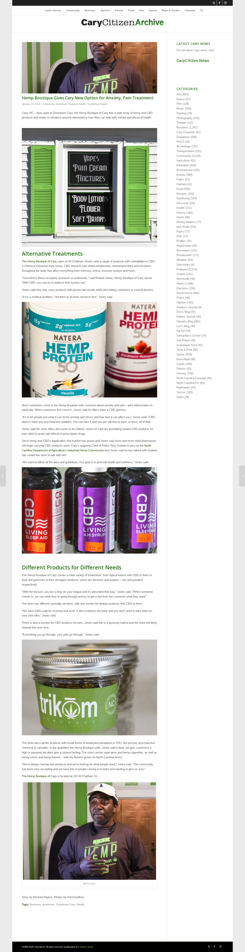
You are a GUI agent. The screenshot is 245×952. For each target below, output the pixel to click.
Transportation (185, 151)
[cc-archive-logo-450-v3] (122, 23)
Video (180, 397)
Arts (179, 94)
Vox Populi (183, 340)
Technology (183, 146)
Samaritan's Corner (188, 335)
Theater (181, 122)
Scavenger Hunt (186, 345)
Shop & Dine (184, 349)
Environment (184, 170)
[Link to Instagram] (225, 3)
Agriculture (183, 160)
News (180, 283)
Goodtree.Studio (85, 947)
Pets (179, 236)
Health (82, 104)
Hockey (181, 373)
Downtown (61, 104)
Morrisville (182, 278)
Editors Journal (185, 316)
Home (180, 217)
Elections (182, 288)
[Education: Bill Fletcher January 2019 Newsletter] (3, 476)
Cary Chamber (185, 132)
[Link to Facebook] (219, 3)
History (180, 212)
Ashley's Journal (186, 307)
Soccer (180, 392)
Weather (181, 259)
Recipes (181, 193)
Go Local (182, 203)
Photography (184, 118)
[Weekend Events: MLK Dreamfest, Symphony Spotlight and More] (242, 476)
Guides (180, 274)
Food (179, 189)
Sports (180, 354)
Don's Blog (183, 311)
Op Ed (180, 330)
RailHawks (183, 387)
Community (183, 155)
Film (179, 103)
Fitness (181, 368)
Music (180, 108)
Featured (73, 104)
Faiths (180, 179)
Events (180, 174)
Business (50, 104)
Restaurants (184, 255)
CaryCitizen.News (192, 60)
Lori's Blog (182, 326)
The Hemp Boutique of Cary (39, 261)
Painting (181, 113)
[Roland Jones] (89, 67)
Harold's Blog (184, 321)
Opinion (181, 302)
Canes (180, 364)
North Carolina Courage (191, 378)
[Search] (200, 10)
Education (182, 165)
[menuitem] (52, 10)
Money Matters (185, 222)
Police (180, 297)
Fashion (181, 184)
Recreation (183, 250)
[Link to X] (214, 3)
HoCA (180, 141)
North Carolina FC (187, 382)
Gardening (182, 198)
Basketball (182, 359)
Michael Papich (99, 104)
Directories (183, 264)
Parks (180, 231)
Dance (180, 99)
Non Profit (182, 226)
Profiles (181, 240)
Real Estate (183, 245)
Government (184, 292)
